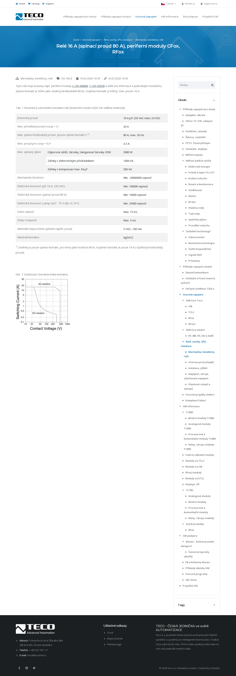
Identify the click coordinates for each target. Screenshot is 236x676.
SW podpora (190, 16)
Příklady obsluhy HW (197, 568)
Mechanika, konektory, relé (149, 39)
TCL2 (191, 312)
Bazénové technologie (201, 243)
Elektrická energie (199, 166)
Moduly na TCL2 (194, 460)
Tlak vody (194, 213)
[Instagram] (26, 668)
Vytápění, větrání (195, 115)
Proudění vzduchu (199, 225)
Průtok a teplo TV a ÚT (201, 172)
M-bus (192, 202)
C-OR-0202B (97, 86)
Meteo (192, 196)
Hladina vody (196, 207)
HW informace (169, 16)
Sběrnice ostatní (195, 329)
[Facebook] (19, 668)
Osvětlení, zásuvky (196, 131)
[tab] (196, 100)
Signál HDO (195, 254)
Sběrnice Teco (194, 300)
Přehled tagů (114, 644)
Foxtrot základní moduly (199, 454)
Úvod (76, 39)
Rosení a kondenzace (200, 184)
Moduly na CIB (193, 466)
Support (49, 3)
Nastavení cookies (187, 668)
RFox (191, 318)
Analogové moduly (199, 496)
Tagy (181, 605)
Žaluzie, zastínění (195, 137)
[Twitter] (34, 668)
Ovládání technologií (198, 231)
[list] (180, 109)
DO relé (66, 78)
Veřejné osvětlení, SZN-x (199, 288)
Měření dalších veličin (198, 160)
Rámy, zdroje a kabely (201, 518)
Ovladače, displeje (196, 149)
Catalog (35, 3)
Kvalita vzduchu (197, 178)
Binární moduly (197, 502)
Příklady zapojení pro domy (79, 16)
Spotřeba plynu (197, 219)
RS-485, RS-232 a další (201, 335)
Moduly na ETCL (194, 478)
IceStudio (215, 668)
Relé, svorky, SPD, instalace (118, 39)
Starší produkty (194, 524)
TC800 (189, 412)
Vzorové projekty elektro (199, 394)
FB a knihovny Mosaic (197, 562)
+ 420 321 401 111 (38, 650)
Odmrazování (196, 237)
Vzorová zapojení (146, 16)
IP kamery (194, 260)
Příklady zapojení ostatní (116, 16)
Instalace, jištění (197, 368)
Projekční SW (210, 16)
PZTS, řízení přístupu (197, 143)
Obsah (182, 100)
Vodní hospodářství (199, 249)
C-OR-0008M (80, 86)
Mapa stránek (115, 638)
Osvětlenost (195, 190)
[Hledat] (212, 85)
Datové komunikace (197, 272)
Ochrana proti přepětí (201, 362)
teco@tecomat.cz (36, 655)
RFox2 (191, 324)
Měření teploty (194, 154)
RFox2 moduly (193, 472)
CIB (190, 306)
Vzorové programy (196, 574)
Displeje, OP (192, 484)
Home (22, 3)
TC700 (189, 490)
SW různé (191, 580)
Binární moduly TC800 (201, 418)
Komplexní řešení (195, 400)
